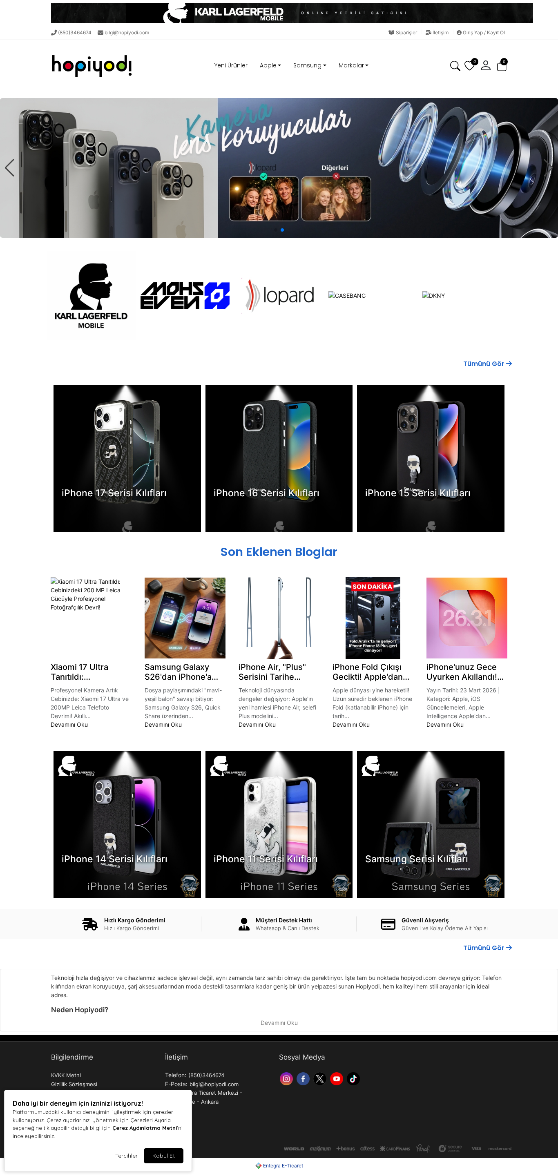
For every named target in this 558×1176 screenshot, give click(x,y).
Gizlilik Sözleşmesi (74, 1084)
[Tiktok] (354, 1078)
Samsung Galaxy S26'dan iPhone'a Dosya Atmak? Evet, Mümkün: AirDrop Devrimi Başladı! (183, 672)
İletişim (440, 32)
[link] (279, 13)
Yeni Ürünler (231, 65)
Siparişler (406, 32)
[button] (502, 66)
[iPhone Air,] (279, 618)
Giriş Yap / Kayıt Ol (483, 32)
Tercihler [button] (126, 1155)
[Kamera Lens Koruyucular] (279, 168)
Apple (268, 65)
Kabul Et (163, 1155)
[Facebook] (304, 1078)
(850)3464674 (75, 32)
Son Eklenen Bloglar (279, 552)
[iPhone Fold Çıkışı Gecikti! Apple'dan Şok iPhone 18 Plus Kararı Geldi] (373, 618)
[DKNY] (466, 295)
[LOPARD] (279, 295)
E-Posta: (176, 1083)
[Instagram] (287, 1078)
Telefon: (175, 1074)
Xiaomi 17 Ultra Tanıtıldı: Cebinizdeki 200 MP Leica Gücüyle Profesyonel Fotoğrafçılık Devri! (90, 672)
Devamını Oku (69, 724)
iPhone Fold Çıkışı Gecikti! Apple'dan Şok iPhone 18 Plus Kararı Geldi (369, 672)
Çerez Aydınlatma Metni (144, 1128)
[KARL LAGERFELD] (91, 295)
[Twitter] (320, 1078)
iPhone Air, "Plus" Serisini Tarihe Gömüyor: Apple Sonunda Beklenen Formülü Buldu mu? (276, 672)
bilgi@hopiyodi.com (127, 32)
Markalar (351, 65)
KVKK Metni (66, 1075)
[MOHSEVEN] (185, 295)
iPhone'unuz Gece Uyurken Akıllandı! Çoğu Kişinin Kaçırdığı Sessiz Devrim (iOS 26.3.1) (463, 672)
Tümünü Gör (484, 363)
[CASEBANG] (372, 295)
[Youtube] (337, 1078)
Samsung (307, 65)
